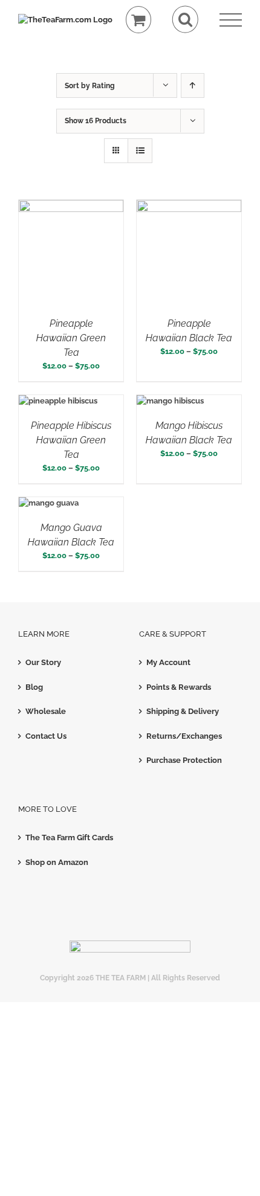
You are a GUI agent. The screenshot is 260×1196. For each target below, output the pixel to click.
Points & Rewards (178, 687)
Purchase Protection (184, 760)
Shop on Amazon (56, 862)
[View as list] (140, 150)
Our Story (43, 662)
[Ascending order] (192, 85)
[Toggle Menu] (231, 20)
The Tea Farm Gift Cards (69, 837)
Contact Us (46, 736)
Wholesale (45, 711)
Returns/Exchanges (184, 736)
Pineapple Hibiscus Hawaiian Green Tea (71, 440)
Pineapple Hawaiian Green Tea (71, 338)
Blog (34, 687)
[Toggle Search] (185, 19)
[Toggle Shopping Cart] (139, 19)
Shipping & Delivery (182, 711)
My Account (168, 662)
